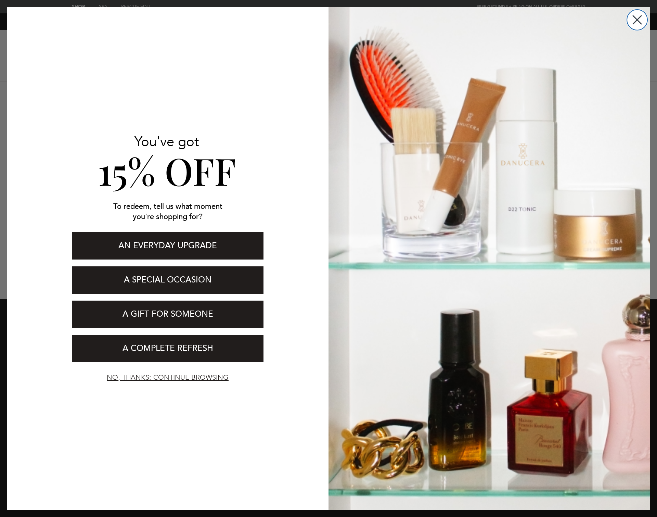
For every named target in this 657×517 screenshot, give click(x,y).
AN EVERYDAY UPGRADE (167, 245)
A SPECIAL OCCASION (167, 280)
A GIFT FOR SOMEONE (168, 314)
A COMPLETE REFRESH (168, 348)
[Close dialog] (637, 20)
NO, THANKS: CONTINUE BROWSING (168, 377)
